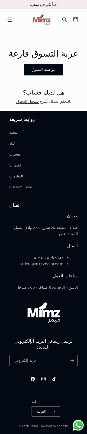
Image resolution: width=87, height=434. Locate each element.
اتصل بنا (15, 165)
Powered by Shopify (53, 426)
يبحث (13, 132)
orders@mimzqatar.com (41, 264)
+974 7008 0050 (48, 257)
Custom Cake (20, 187)
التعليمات (16, 176)
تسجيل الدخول (27, 101)
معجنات (15, 154)
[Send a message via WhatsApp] (78, 425)
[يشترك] (72, 360)
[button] (9, 19)
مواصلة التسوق (43, 69)
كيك (12, 143)
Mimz (35, 426)
